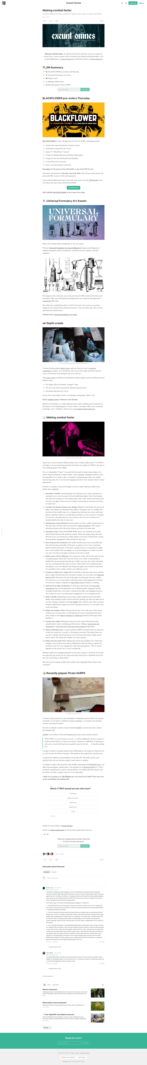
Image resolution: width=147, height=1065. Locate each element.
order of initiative (84, 526)
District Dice (49, 888)
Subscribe (133, 3)
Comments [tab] (47, 872)
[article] (73, 993)
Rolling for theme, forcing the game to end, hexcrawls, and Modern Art (63, 1005)
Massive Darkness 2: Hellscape (71, 615)
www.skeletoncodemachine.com (84, 409)
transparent (47, 301)
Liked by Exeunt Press (53, 889)
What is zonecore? (50, 990)
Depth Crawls (53, 399)
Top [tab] (45, 985)
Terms (77, 1053)
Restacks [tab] (53, 872)
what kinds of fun (77, 582)
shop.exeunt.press (96, 59)
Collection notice (84, 1053)
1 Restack (61, 854)
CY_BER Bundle (92, 180)
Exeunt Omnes (67, 826)
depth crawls (65, 368)
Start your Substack (69, 1057)
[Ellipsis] (103, 887)
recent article (50, 378)
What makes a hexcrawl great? (55, 1003)
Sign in (142, 3)
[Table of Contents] (2, 532)
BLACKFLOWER (49, 141)
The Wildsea (66, 776)
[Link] (40, 67)
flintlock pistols (89, 767)
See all (46, 1027)
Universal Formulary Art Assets (65, 314)
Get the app (81, 1057)
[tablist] (50, 872)
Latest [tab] (49, 985)
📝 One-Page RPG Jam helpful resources (58, 1015)
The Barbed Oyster (94, 764)
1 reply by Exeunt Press (54, 947)
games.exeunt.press (67, 59)
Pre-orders (46, 169)
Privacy (72, 1053)
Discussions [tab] (55, 985)
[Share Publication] (126, 3)
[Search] (122, 3)
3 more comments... (48, 976)
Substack (65, 1061)
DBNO (75, 602)
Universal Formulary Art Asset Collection (64, 248)
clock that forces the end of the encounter (71, 626)
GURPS (78, 728)
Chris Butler (49, 953)
